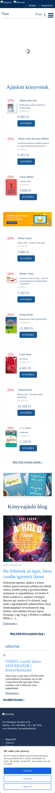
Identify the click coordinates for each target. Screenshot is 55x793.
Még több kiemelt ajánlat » (27, 462)
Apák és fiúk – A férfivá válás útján (31, 243)
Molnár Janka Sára (28, 100)
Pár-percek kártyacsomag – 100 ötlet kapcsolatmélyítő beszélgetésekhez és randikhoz (34, 281)
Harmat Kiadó (26, 314)
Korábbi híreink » (13, 700)
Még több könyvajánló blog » (27, 634)
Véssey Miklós (26, 177)
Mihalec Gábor (26, 273)
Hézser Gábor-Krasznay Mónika (33, 138)
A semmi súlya (25, 181)
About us (9, 742)
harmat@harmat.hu (27, 728)
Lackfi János (25, 354)
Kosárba (26, 123)
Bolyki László (24, 238)
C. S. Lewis (25, 428)
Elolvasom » (10, 623)
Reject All (27, 787)
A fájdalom (24, 432)
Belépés (31, 5)
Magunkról (10, 739)
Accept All (27, 771)
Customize (27, 779)
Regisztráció (45, 5)
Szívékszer (24, 359)
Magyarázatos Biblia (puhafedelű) (33, 319)
